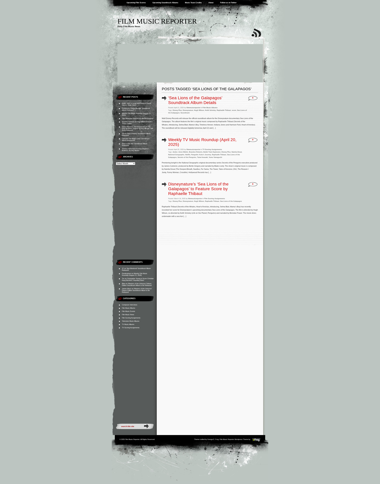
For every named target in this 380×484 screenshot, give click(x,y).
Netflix (187, 154)
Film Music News (128, 314)
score (234, 110)
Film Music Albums (128, 308)
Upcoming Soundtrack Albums (165, 3)
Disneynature (188, 110)
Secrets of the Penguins (187, 157)
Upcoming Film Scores (136, 3)
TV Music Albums (128, 324)
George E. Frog (213, 439)
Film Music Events (128, 311)
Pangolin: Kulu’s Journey (201, 154)
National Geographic (176, 154)
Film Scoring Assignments (131, 318)
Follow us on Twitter (228, 3)
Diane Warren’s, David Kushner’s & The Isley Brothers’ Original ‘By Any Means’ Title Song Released (137, 128)
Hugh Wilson (199, 110)
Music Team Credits (193, 3)
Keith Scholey (210, 110)
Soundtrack (185, 113)
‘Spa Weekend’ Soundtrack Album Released (137, 118)
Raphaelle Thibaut (224, 110)
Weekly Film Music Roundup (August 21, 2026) (134, 274)
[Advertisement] (190, 60)
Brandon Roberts (195, 152)
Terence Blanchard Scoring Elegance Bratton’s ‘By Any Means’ (135, 149)
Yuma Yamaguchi (215, 157)
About (210, 3)
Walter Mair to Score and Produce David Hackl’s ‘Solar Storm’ (136, 104)
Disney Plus (177, 110)
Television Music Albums (130, 321)
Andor (175, 152)
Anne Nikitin (183, 152)
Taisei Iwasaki (202, 157)
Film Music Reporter (157, 21)
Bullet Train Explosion (212, 152)
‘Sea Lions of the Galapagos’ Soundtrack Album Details (195, 100)
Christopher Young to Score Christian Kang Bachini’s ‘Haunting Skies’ (138, 279)
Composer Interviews (129, 305)
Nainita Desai (237, 152)
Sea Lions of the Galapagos (231, 201)
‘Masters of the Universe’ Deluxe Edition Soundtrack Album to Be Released (137, 284)
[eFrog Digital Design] (256, 441)
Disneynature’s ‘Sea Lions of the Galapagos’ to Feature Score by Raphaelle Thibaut (198, 189)
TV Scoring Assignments (131, 328)
